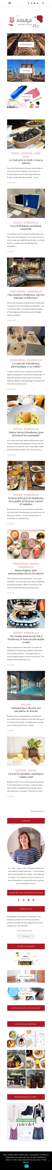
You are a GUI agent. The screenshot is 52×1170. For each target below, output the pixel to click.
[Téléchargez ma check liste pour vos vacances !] (35, 1039)
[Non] (49, 1160)
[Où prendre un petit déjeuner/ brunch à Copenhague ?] (35, 1059)
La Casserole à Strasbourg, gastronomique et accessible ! (26, 365)
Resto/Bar (17, 428)
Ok (26, 1166)
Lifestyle (32, 770)
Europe (37, 153)
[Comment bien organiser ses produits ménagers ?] (35, 1079)
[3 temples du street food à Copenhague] (16, 1059)
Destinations (27, 153)
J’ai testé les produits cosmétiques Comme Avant (26, 775)
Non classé (26, 704)
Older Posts (37, 811)
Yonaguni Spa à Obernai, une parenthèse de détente (26, 709)
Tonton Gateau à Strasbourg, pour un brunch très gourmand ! (26, 434)
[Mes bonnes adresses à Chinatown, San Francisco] (16, 1079)
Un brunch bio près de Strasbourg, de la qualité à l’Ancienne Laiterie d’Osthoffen (26, 501)
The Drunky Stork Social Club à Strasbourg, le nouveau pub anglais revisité (26, 639)
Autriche (15, 153)
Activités (18, 222)
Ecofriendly (21, 770)
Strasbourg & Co (30, 222)
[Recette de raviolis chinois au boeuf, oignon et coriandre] (16, 1039)
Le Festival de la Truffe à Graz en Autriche (26, 162)
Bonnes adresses (17, 291)
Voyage (26, 156)
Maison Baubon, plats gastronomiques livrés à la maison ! (26, 572)
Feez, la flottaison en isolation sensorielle (26, 227)
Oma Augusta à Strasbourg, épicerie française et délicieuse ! (26, 296)
